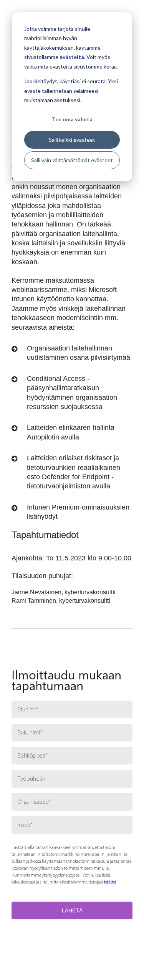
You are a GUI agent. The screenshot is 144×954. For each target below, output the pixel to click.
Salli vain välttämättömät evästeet (72, 160)
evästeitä (72, 57)
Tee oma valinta (72, 119)
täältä (110, 882)
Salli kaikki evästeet (72, 139)
